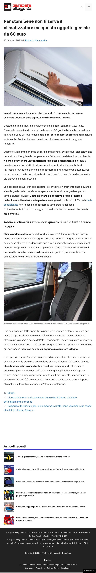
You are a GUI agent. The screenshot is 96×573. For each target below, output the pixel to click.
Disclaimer (66, 568)
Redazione (40, 568)
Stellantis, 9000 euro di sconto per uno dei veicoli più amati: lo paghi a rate (50, 481)
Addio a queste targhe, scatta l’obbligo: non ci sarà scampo (43, 457)
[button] (81, 7)
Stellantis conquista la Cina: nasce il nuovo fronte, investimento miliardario (50, 469)
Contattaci (66, 553)
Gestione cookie (89, 571)
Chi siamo (29, 568)
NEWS (11, 393)
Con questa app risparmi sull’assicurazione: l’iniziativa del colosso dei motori (50, 506)
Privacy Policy (53, 568)
